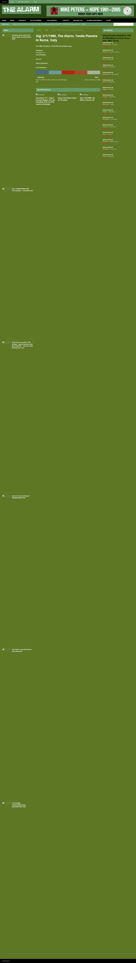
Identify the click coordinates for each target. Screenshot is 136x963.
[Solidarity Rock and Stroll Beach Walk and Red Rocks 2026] (6, 109)
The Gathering (35, 20)
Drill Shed (110, 89)
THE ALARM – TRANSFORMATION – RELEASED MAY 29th (19, 805)
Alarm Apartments (94, 20)
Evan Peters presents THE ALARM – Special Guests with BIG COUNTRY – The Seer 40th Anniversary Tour (22, 345)
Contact (65, 20)
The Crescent (110, 59)
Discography (52, 20)
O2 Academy (115, 74)
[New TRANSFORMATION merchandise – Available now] (6, 262)
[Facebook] (126, 1)
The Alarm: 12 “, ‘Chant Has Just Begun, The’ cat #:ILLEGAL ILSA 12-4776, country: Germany (45, 101)
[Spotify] (134, 1)
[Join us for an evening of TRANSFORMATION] (6, 569)
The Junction (113, 149)
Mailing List (78, 20)
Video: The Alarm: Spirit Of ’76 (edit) (67, 99)
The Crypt (114, 44)
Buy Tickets (106, 46)
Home (4, 20)
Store (108, 20)
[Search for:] (124, 24)
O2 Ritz (112, 104)
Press (35, 1)
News (12, 20)
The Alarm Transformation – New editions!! (22, 650)
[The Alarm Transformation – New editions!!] (6, 723)
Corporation (112, 67)
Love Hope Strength (24, 1)
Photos (4, 1)
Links (12, 1)
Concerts (22, 20)
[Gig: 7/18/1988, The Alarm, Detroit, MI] (90, 95)
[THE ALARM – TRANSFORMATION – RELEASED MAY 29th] (6, 877)
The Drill (110, 134)
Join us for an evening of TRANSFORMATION (21, 497)
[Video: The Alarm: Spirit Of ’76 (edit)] (68, 95)
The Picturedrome (114, 52)
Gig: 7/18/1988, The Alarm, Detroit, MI (87, 99)
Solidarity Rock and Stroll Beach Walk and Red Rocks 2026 (21, 37)
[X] (130, 1)
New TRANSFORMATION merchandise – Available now (22, 189)
